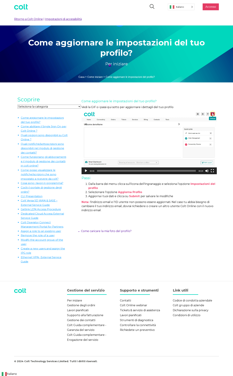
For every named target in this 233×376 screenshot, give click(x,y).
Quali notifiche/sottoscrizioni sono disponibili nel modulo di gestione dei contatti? (42, 148)
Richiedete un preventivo (137, 330)
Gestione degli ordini (81, 305)
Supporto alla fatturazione (85, 315)
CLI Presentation (31, 196)
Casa (81, 76)
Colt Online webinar (133, 305)
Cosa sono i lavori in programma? (42, 183)
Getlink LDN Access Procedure (41, 209)
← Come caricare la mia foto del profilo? (105, 231)
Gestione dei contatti (81, 320)
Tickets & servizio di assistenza (140, 310)
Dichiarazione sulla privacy (190, 310)
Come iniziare (95, 76)
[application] (149, 142)
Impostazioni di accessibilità (63, 19)
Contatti (125, 300)
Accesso (210, 6)
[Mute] (207, 171)
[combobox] (9, 374)
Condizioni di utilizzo (186, 315)
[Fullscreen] (212, 171)
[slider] (146, 171)
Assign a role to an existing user (41, 231)
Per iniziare (116, 63)
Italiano (12, 373)
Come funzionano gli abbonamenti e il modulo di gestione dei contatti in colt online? (43, 161)
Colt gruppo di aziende (188, 305)
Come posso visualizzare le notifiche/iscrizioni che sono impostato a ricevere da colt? (40, 174)
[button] (149, 142)
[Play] (86, 171)
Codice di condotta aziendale (192, 300)
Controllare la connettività (138, 325)
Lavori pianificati (78, 310)
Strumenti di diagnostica (136, 320)
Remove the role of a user (38, 235)
